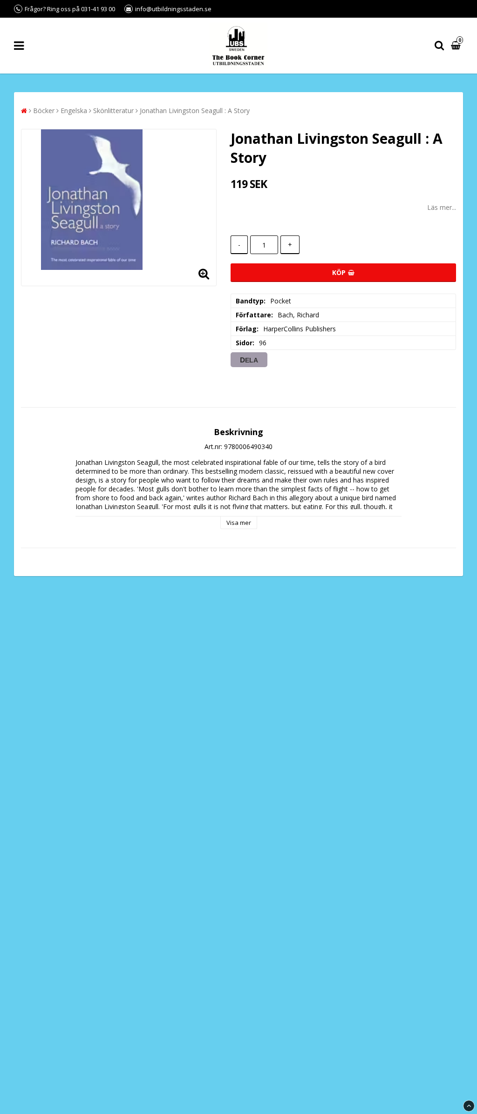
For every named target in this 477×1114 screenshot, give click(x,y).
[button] (457, 45)
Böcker (44, 110)
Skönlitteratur (113, 110)
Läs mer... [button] (441, 207)
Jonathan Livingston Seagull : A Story (195, 110)
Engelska (74, 110)
